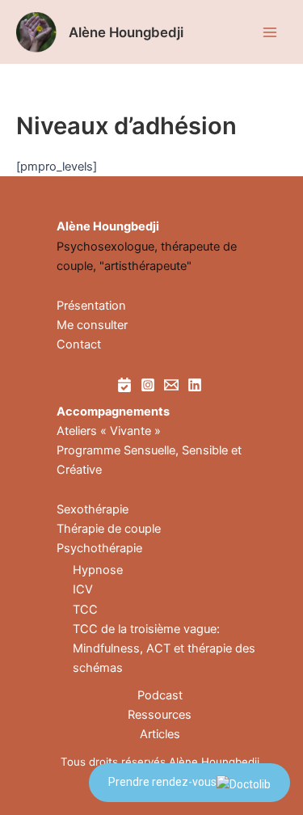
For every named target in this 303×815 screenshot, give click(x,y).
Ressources (159, 714)
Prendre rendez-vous (162, 781)
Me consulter (92, 325)
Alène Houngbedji (126, 32)
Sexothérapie (92, 509)
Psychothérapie (99, 548)
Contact (79, 344)
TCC (85, 609)
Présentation (91, 305)
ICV (83, 589)
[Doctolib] (124, 385)
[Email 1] (171, 385)
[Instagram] (148, 385)
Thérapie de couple (109, 529)
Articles (160, 734)
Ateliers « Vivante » (109, 431)
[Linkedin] (194, 385)
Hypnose (98, 570)
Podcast (160, 695)
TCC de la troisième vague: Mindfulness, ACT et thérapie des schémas (164, 648)
